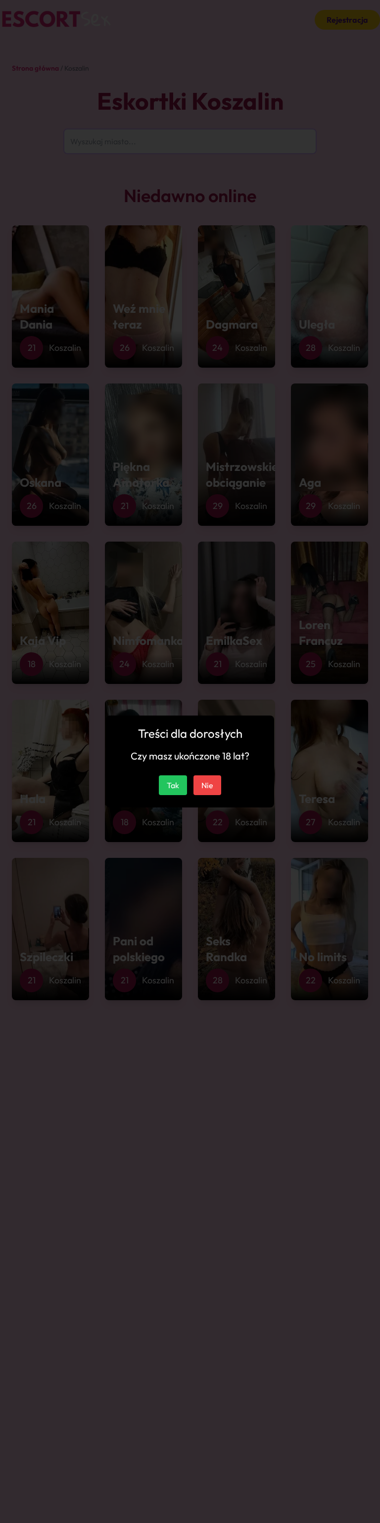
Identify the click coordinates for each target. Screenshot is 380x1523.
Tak (173, 785)
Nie (207, 785)
